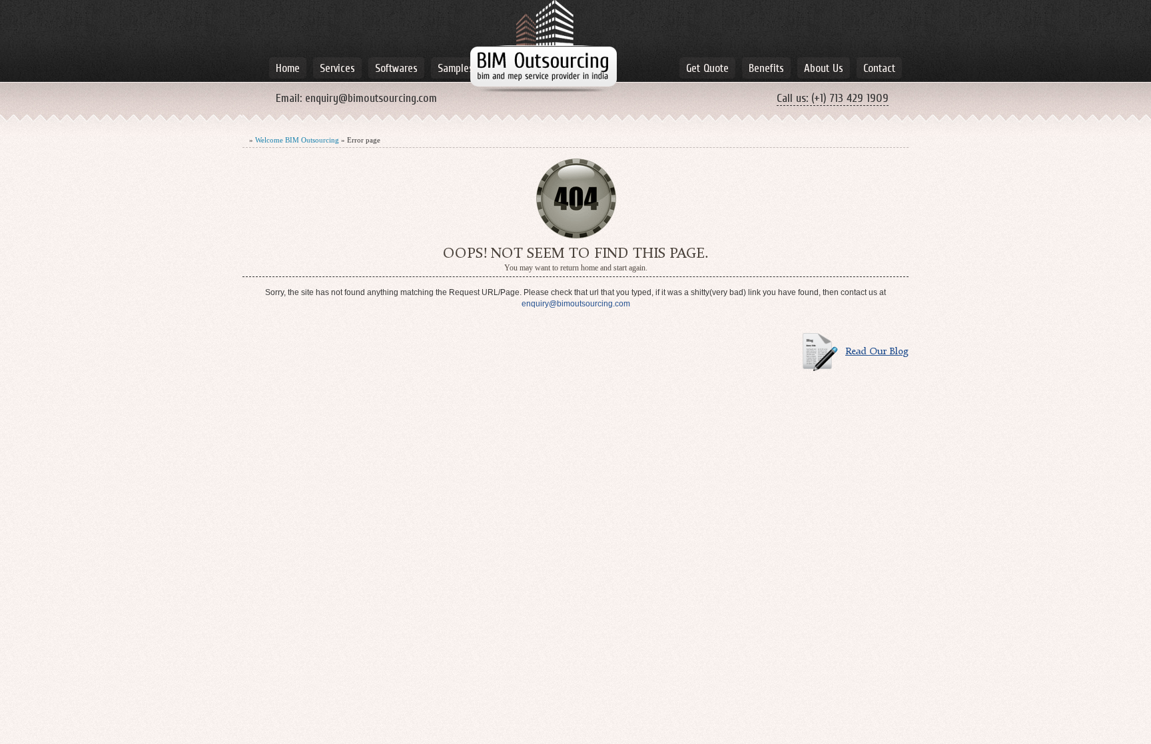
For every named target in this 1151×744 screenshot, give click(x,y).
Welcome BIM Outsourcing (297, 140)
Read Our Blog (877, 352)
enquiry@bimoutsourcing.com (371, 98)
